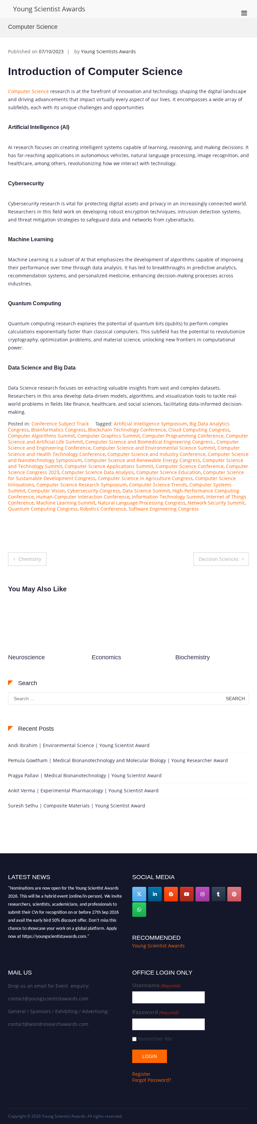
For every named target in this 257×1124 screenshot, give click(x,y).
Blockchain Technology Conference (127, 429)
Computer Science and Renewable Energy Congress (142, 460)
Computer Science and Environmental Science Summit (154, 448)
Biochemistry (109, 657)
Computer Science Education (168, 472)
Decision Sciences (219, 559)
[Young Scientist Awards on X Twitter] (139, 894)
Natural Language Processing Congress (141, 503)
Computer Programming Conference (183, 436)
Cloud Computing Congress (199, 429)
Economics (22, 657)
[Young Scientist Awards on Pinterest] (234, 894)
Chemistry (29, 559)
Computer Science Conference (190, 466)
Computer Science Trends (158, 484)
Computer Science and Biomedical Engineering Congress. (149, 442)
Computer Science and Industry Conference (156, 454)
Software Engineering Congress (163, 509)
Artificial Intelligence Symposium (150, 423)
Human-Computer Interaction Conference (83, 496)
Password (155, 1012)
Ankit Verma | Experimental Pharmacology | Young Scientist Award (83, 790)
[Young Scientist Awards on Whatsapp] (139, 909)
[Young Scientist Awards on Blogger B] (171, 894)
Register (141, 1074)
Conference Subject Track (60, 423)
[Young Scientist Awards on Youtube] (187, 894)
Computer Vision (46, 490)
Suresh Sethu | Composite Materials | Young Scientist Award (76, 805)
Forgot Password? (151, 1080)
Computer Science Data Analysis (98, 472)
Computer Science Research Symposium (81, 484)
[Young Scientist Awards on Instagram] (202, 894)
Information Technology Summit (168, 496)
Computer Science (28, 91)
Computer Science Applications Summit (109, 466)
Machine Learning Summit (65, 503)
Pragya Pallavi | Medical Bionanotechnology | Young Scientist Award (85, 775)
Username (156, 985)
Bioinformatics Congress (58, 429)
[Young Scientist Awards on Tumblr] (218, 894)
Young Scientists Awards (108, 51)
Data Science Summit (146, 490)
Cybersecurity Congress (93, 490)
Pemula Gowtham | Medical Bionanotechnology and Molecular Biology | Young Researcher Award (118, 760)
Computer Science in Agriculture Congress (145, 478)
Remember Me (155, 1039)
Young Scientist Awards (49, 8)
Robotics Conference (103, 509)
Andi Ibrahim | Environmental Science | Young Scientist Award (79, 745)
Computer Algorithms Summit (41, 436)
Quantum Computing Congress (43, 509)
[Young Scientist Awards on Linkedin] (155, 894)
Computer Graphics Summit (108, 436)
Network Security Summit (216, 503)
